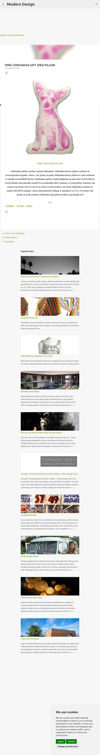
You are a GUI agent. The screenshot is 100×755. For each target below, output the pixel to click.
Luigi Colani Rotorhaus (30, 639)
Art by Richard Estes (29, 515)
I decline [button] (71, 741)
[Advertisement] (50, 17)
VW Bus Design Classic (29, 556)
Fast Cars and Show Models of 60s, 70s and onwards (41, 433)
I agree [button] (60, 741)
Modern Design (21, 4)
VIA (50, 202)
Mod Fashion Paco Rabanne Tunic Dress (36, 356)
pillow (29, 206)
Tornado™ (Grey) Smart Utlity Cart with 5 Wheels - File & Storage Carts (49, 474)
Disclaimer (9, 241)
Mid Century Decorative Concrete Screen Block (39, 277)
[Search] (96, 4)
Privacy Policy (11, 237)
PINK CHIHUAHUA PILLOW (50, 163)
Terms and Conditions (15, 233)
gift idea (20, 206)
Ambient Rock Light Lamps (31, 598)
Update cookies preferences (12, 35)
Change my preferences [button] (68, 746)
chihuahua (10, 206)
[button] (6, 73)
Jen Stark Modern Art (29, 318)
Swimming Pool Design (30, 391)
